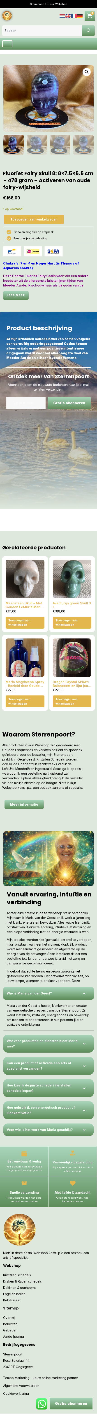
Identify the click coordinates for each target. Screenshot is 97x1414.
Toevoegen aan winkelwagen (34, 219)
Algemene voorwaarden (21, 1386)
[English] (68, 15)
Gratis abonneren (69, 403)
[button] (87, 72)
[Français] (74, 15)
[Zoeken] (88, 30)
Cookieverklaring (16, 1393)
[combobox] (42, 30)
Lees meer (16, 295)
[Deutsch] (80, 15)
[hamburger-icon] (7, 43)
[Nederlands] (62, 15)
